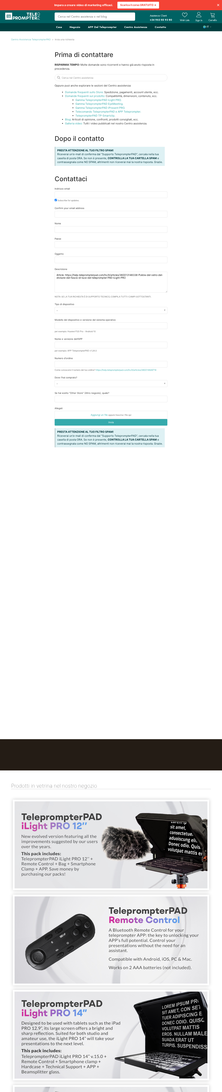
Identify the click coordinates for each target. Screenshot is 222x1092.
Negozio (75, 27)
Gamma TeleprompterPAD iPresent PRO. (100, 107)
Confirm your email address (69, 208)
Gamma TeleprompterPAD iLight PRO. (98, 100)
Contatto (160, 27)
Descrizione (61, 269)
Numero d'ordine (64, 358)
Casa (59, 27)
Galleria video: (74, 123)
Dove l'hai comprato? (66, 377)
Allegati (59, 408)
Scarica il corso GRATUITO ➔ (138, 5)
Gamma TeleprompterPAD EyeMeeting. (99, 103)
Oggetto (59, 253)
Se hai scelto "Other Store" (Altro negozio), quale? (82, 393)
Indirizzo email (62, 188)
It (208, 26)
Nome (58, 223)
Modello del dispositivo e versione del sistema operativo (85, 319)
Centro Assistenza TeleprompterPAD (31, 39)
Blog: (68, 119)
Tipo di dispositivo (64, 304)
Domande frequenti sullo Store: (84, 92)
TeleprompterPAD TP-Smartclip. (95, 115)
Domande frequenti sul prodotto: (85, 96)
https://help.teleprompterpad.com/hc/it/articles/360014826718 (126, 370)
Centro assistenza (135, 27)
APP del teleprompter (102, 27)
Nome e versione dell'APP (68, 339)
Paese (58, 238)
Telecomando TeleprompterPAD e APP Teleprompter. (108, 111)
